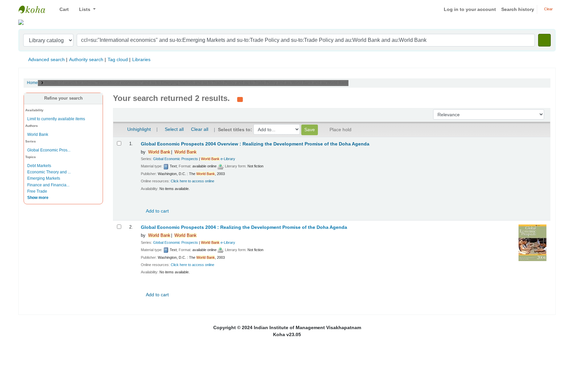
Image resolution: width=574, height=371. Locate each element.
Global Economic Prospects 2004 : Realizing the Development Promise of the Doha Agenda (244, 227)
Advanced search (46, 59)
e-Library (218, 159)
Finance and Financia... (48, 185)
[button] (61, 9)
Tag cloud (118, 59)
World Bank (37, 134)
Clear (548, 9)
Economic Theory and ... (49, 172)
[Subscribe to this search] (240, 99)
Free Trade (37, 191)
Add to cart (157, 211)
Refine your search (63, 98)
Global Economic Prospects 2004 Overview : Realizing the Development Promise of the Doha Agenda (255, 143)
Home (32, 82)
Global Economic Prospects (175, 159)
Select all (174, 129)
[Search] (544, 40)
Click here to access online (192, 181)
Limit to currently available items (56, 119)
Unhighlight (138, 129)
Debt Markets (39, 165)
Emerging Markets (43, 178)
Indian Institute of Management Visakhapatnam (35, 9)
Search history (517, 9)
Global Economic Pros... (48, 150)
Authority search (86, 59)
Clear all (199, 129)
